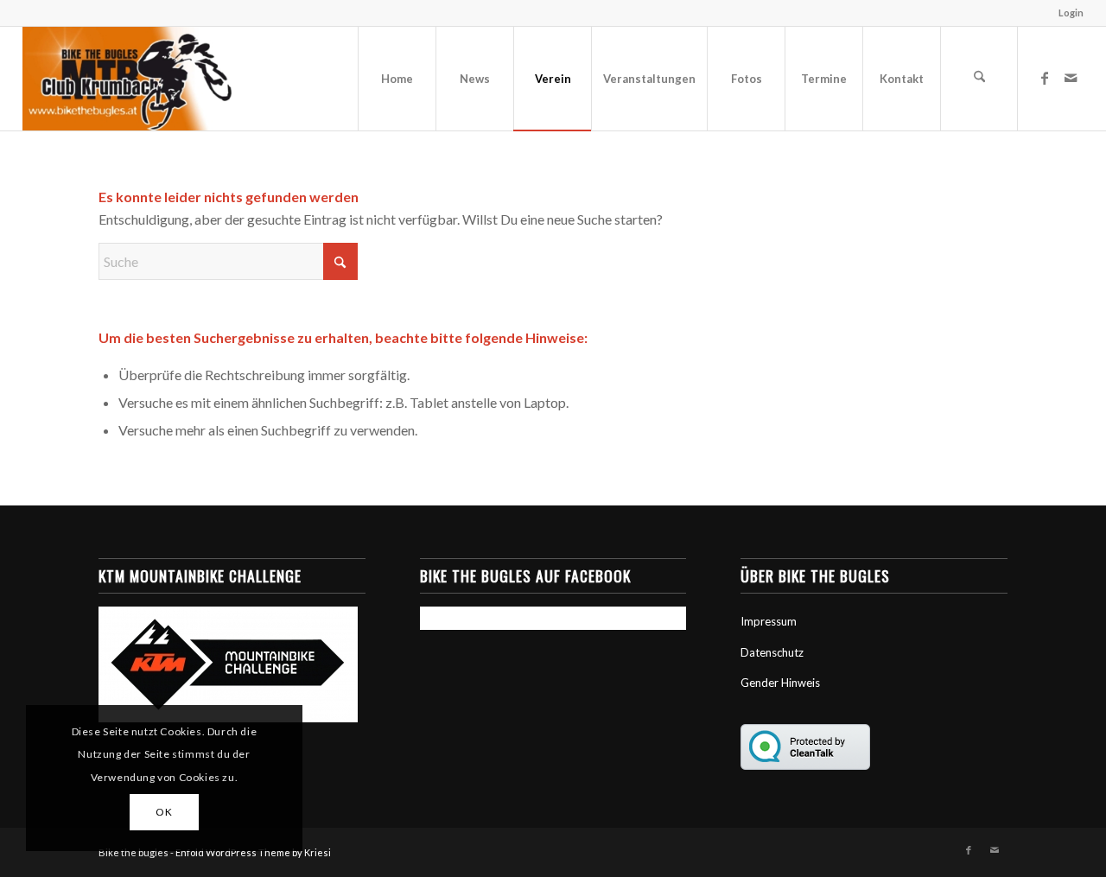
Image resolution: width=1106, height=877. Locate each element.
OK (164, 811)
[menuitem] (1067, 13)
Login (1071, 12)
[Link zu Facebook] (1045, 78)
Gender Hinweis (780, 683)
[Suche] (979, 78)
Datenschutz (772, 652)
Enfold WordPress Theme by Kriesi (253, 852)
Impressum (769, 621)
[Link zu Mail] (1071, 78)
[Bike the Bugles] (127, 78)
